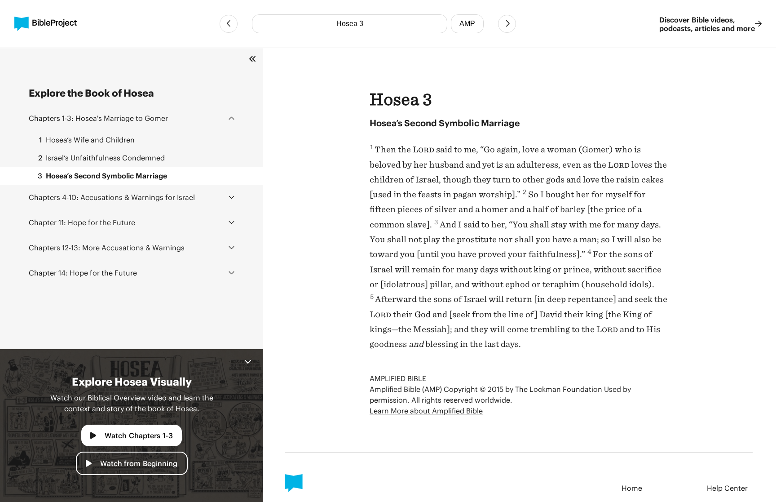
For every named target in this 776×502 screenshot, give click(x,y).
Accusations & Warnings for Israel (112, 197)
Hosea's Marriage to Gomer (98, 118)
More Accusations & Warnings (107, 247)
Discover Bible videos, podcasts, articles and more (707, 23)
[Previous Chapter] (229, 24)
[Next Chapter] (507, 24)
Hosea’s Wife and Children (87, 139)
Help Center (727, 488)
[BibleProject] (45, 24)
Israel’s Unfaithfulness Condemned (101, 157)
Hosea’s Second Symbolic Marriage (102, 175)
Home (632, 488)
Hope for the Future (82, 222)
